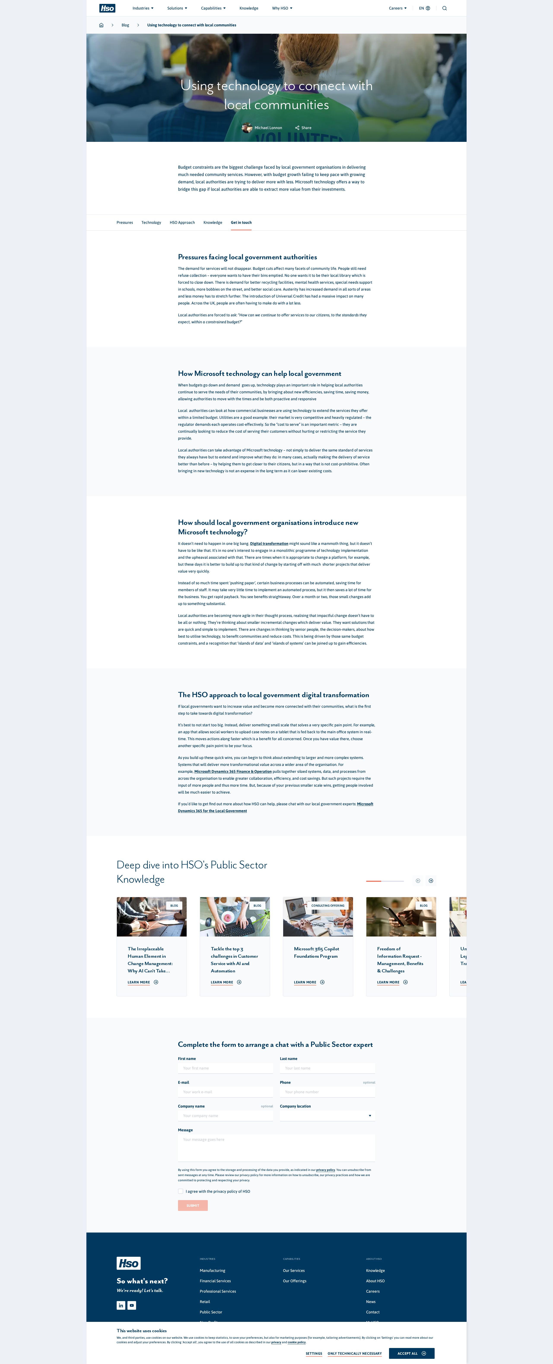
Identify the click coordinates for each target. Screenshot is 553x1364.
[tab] (125, 222)
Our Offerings (294, 1281)
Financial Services (215, 1281)
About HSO (375, 1281)
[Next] (431, 880)
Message (185, 1130)
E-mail (183, 1082)
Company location (295, 1106)
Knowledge (375, 1270)
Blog (125, 25)
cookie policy (297, 1342)
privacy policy (325, 1170)
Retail (205, 1301)
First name (187, 1058)
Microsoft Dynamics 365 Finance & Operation (233, 771)
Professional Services (218, 1291)
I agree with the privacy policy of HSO (218, 1191)
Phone (327, 1082)
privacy (276, 1342)
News (370, 1301)
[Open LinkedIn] (121, 1305)
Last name (288, 1058)
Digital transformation (269, 543)
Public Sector (211, 1312)
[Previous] (418, 880)
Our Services (294, 1270)
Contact (373, 1312)
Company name (225, 1106)
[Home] (107, 8)
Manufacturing (212, 1270)
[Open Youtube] (131, 1305)
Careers (373, 1291)
